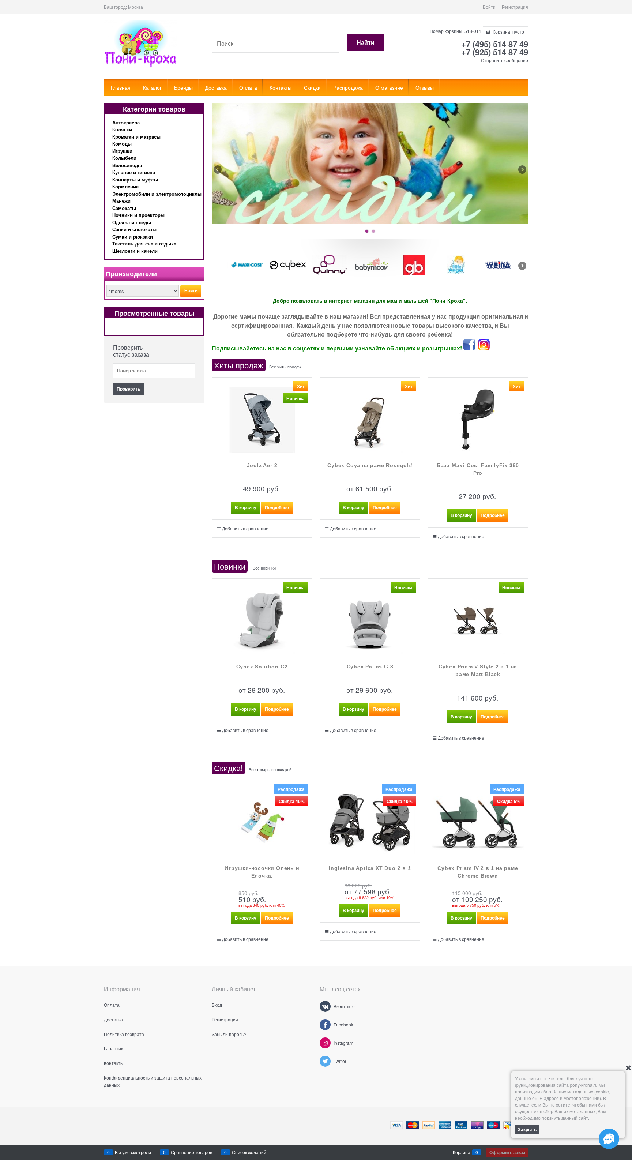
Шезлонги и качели (135, 250)
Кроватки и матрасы (136, 136)
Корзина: (508, 32)
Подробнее (277, 507)
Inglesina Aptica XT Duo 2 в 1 (370, 868)
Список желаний (249, 1152)
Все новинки (264, 568)
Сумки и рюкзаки (132, 236)
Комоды (122, 143)
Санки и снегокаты (134, 229)
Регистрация (515, 7)
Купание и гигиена (133, 172)
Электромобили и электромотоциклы (157, 193)
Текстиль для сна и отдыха (144, 243)
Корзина (461, 1152)
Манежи (121, 200)
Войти (489, 7)
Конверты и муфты (135, 179)
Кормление (125, 186)
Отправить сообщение (504, 60)
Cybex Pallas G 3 (370, 666)
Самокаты (124, 207)
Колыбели (124, 157)
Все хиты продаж (285, 366)
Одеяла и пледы (131, 222)
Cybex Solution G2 (262, 666)
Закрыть (527, 1129)
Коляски (122, 129)
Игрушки (122, 150)
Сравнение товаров (191, 1152)
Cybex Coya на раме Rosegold (370, 465)
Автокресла (126, 122)
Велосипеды (127, 165)
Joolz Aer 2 (262, 465)
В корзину (245, 507)
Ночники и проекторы (138, 214)
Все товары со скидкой (270, 769)
